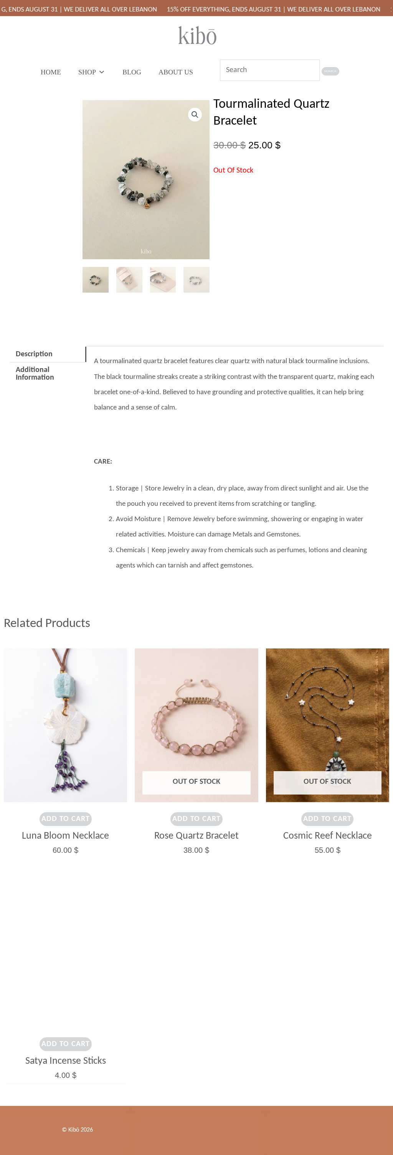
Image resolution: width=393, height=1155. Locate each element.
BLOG (131, 72)
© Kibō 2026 (77, 1130)
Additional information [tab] (35, 374)
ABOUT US (176, 72)
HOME (51, 72)
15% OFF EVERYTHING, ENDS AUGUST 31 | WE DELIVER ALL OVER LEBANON (250, 9)
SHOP (87, 72)
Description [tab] (34, 354)
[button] (195, 115)
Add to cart (65, 819)
